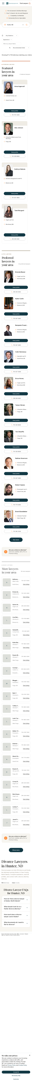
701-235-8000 (15, 156)
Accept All (16, 1072)
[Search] (26, 25)
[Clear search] (23, 25)
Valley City (3, 935)
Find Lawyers (24, 3)
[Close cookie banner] (29, 1055)
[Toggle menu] (3, 3)
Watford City (8, 935)
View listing (26, 584)
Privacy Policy (12, 1065)
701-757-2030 (15, 115)
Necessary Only (16, 1075)
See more (16, 540)
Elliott (15, 935)
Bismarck (18, 935)
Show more (16, 850)
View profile (14, 110)
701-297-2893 (15, 197)
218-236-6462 (15, 239)
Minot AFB (12, 935)
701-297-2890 (17, 478)
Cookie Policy (23, 1065)
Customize (16, 1079)
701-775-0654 (17, 504)
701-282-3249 (17, 531)
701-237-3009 (17, 371)
